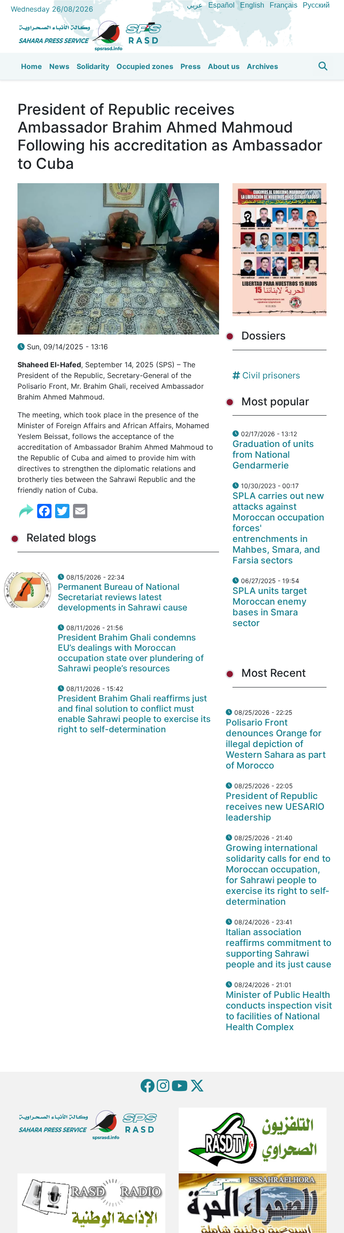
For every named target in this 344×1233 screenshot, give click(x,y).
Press (191, 66)
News (59, 66)
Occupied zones (144, 66)
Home (31, 66)
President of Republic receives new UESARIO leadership (275, 806)
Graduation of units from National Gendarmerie (273, 454)
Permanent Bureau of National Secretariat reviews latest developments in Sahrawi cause (122, 597)
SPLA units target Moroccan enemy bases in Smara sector (269, 606)
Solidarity (93, 66)
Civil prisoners (271, 375)
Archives (262, 66)
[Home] (93, 34)
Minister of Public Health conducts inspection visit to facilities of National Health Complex (279, 1010)
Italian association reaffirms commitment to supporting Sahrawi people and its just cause (278, 948)
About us (224, 66)
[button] (323, 66)
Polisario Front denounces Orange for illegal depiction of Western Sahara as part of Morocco (276, 744)
